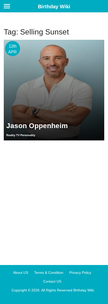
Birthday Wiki (54, 6)
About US (20, 273)
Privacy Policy (80, 273)
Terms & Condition (48, 273)
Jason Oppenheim (37, 126)
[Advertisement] (54, 201)
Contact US (52, 281)
